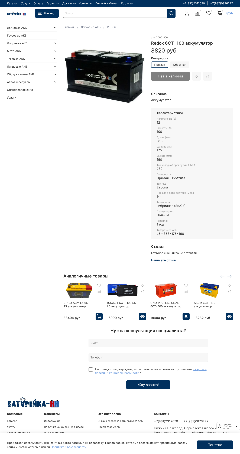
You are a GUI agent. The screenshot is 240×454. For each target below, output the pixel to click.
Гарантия (53, 3)
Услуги (25, 3)
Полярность (159, 58)
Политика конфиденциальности (64, 426)
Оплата (38, 3)
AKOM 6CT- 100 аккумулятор (204, 304)
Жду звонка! (148, 385)
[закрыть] (236, 426)
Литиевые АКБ (17, 66)
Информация (52, 420)
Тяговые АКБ (16, 58)
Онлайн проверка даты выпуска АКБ (120, 420)
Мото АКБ (14, 51)
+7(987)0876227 (221, 3)
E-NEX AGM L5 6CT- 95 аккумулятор (77, 304)
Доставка (69, 3)
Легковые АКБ (91, 27)
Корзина (127, 3)
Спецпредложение (20, 90)
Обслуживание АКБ (20, 74)
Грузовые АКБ (17, 35)
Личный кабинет (106, 3)
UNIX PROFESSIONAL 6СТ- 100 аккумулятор (165, 304)
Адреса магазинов (18, 432)
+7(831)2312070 (194, 3)
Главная (68, 27)
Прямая (159, 64)
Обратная (179, 64)
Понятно (215, 445)
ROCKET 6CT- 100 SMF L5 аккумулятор (122, 304)
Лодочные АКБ (17, 43)
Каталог (12, 3)
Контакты (85, 3)
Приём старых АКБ (109, 426)
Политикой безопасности (68, 447)
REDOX (111, 27)
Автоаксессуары (18, 82)
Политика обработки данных (227, 426)
